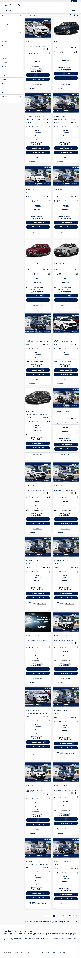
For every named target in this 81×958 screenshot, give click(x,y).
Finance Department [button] (63, 5)
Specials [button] (40, 5)
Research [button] (75, 5)
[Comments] (49, 53)
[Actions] (49, 42)
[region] (38, 67)
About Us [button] (70, 5)
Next (64, 915)
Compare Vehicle (31, 88)
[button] (50, 28)
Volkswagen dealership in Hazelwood (30, 933)
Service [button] (52, 5)
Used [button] (29, 5)
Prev (51, 915)
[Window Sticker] (77, 52)
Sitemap (24, 952)
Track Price (38, 62)
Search (73, 10)
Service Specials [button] (46, 5)
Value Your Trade (34, 5)
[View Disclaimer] (37, 53)
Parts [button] (56, 5)
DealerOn (20, 952)
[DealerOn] (7, 952)
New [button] (25, 5)
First (46, 915)
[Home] (23, 5)
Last (69, 915)
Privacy (27, 952)
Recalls (65, 952)
